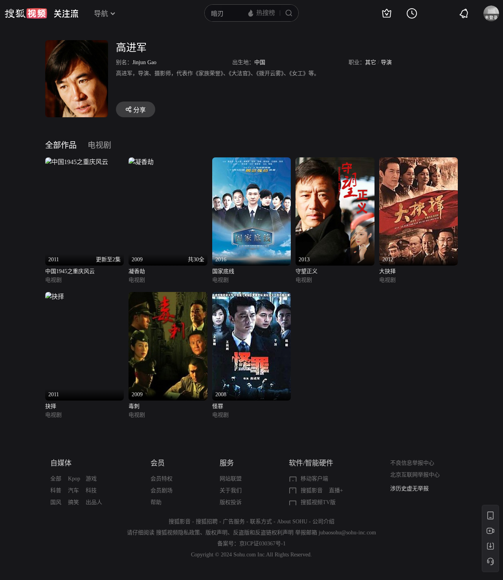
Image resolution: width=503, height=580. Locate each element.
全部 (55, 479)
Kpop (74, 479)
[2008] (251, 296)
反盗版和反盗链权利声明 (263, 533)
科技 (91, 490)
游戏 (91, 479)
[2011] (54, 296)
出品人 (94, 502)
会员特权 (162, 479)
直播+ (336, 490)
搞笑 (73, 502)
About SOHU (292, 522)
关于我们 (231, 490)
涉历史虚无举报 (409, 488)
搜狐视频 (26, 13)
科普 (55, 490)
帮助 (156, 502)
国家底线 (223, 271)
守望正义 (307, 271)
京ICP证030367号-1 (262, 544)
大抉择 (387, 271)
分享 (139, 110)
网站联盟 (231, 479)
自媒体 (61, 463)
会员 (158, 463)
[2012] (418, 162)
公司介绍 (323, 522)
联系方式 (261, 522)
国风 (55, 502)
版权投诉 (231, 502)
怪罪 (217, 406)
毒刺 (134, 406)
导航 (101, 13)
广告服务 (234, 522)
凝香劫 (137, 271)
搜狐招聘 (207, 522)
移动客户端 (314, 479)
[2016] (251, 162)
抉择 (50, 406)
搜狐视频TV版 (318, 502)
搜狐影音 (312, 490)
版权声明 (217, 533)
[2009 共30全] (141, 162)
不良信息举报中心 (412, 463)
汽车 (73, 490)
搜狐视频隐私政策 (178, 533)
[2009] (168, 296)
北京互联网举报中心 (415, 475)
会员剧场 (162, 490)
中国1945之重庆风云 (70, 271)
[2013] (335, 162)
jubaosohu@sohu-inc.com (347, 533)
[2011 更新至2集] (76, 162)
